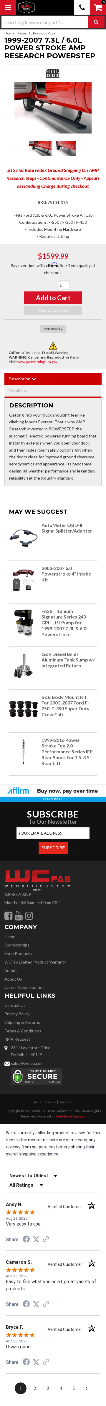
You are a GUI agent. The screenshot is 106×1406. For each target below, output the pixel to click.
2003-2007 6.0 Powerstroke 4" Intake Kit (66, 574)
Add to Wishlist (53, 310)
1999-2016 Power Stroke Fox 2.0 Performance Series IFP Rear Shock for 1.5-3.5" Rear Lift (67, 751)
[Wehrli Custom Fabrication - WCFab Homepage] (26, 7)
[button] (53, 22)
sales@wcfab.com (27, 1063)
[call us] (82, 7)
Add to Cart (53, 298)
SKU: (42, 202)
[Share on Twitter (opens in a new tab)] (36, 1239)
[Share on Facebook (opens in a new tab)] (26, 1240)
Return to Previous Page (36, 33)
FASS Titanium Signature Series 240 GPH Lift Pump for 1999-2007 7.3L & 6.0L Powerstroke (65, 622)
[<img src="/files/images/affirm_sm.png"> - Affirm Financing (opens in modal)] (53, 792)
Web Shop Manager (70, 1116)
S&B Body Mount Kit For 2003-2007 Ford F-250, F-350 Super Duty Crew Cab (66, 705)
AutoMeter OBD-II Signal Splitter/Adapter (67, 528)
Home (9, 33)
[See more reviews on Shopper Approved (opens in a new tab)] (46, 1239)
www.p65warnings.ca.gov (37, 361)
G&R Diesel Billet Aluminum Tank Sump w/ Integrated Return (68, 660)
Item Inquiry (53, 329)
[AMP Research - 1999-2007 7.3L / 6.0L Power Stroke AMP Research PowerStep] (53, 74)
